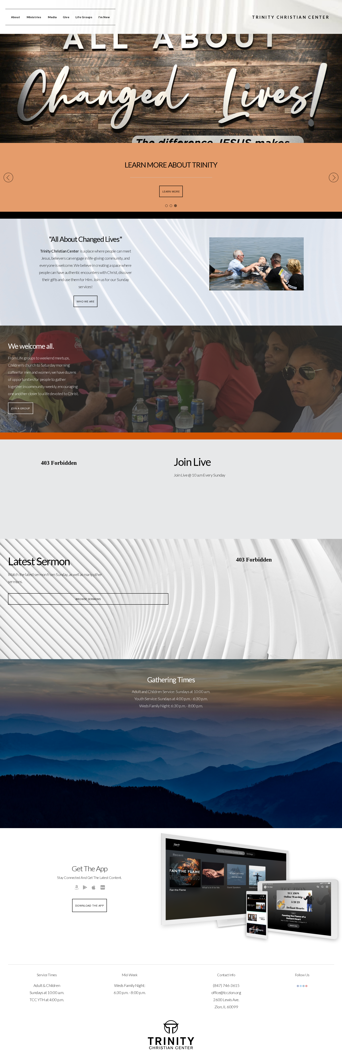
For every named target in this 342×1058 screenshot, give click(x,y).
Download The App (89, 905)
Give (66, 17)
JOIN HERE (171, 191)
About (16, 17)
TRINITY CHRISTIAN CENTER (291, 17)
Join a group (20, 408)
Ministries (34, 17)
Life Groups (84, 17)
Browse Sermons (88, 599)
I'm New (104, 17)
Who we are (85, 301)
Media (52, 17)
